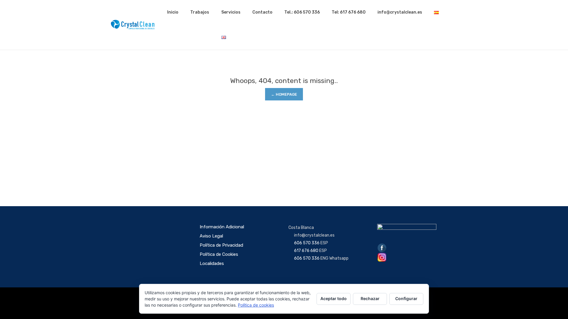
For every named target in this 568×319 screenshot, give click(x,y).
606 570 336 (307, 242)
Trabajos (199, 12)
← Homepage (284, 94)
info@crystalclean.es (399, 12)
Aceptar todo (333, 298)
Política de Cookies (219, 254)
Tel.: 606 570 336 (302, 12)
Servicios (231, 12)
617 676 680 (306, 250)
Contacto (262, 12)
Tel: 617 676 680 (349, 12)
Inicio (172, 12)
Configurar (406, 298)
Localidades (212, 263)
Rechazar (370, 298)
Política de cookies (256, 304)
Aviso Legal (211, 236)
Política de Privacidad (221, 245)
